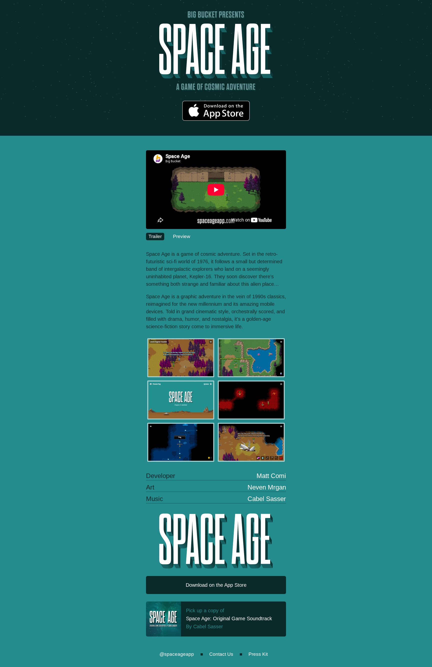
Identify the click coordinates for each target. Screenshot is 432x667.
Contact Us (221, 654)
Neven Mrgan (267, 487)
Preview (181, 236)
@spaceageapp (177, 654)
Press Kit (258, 654)
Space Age (216, 51)
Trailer (155, 236)
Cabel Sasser (267, 498)
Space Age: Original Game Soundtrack (229, 618)
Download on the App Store (216, 111)
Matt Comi (271, 476)
